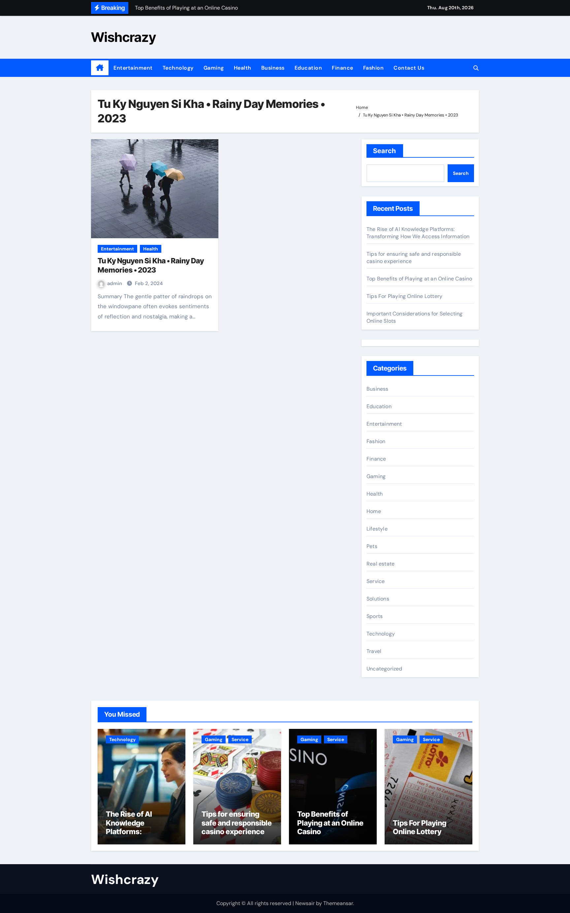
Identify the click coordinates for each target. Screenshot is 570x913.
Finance (342, 67)
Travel (373, 651)
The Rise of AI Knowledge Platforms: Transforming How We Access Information (418, 233)
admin (115, 283)
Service (375, 581)
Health (242, 67)
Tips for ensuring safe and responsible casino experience (237, 823)
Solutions (377, 598)
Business (273, 67)
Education (308, 67)
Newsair (305, 903)
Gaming (214, 67)
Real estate (380, 563)
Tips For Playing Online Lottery (404, 296)
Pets (371, 546)
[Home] (100, 68)
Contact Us (409, 67)
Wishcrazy (123, 37)
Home (373, 511)
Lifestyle (377, 528)
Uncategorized (384, 668)
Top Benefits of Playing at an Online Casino (419, 278)
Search (384, 151)
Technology (178, 67)
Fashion (373, 67)
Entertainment (133, 67)
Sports (374, 616)
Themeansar (338, 903)
